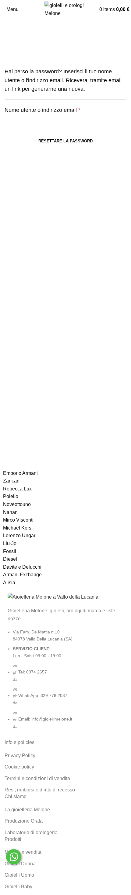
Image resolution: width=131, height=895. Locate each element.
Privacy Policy (20, 755)
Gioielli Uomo (19, 875)
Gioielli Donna (20, 863)
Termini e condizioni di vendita (37, 778)
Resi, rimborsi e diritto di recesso (40, 789)
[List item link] (65, 682)
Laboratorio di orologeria (31, 832)
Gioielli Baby (18, 886)
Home (10, 51)
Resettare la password (65, 141)
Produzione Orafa (24, 820)
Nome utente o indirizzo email (53, 109)
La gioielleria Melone (27, 809)
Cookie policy (19, 766)
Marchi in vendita (23, 852)
